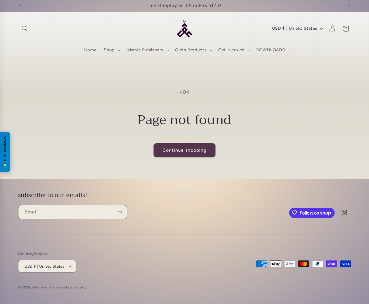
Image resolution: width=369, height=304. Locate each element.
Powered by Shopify (69, 287)
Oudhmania (41, 287)
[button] (24, 28)
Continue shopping (185, 150)
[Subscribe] (120, 212)
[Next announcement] (349, 6)
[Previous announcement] (20, 6)
